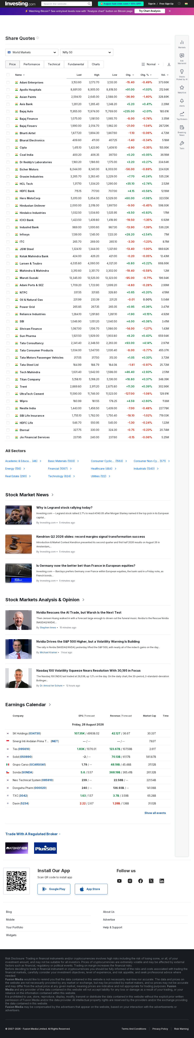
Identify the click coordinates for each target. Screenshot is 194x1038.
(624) (59, 476)
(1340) (144, 468)
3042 (23, 795)
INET (55, 741)
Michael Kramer (48, 652)
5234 (24, 803)
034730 (34, 733)
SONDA (27, 772)
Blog (9, 911)
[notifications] (179, 3)
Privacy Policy (160, 1028)
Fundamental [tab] (76, 64)
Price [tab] (12, 64)
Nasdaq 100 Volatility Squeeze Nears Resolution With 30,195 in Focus (88, 670)
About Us (108, 911)
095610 (24, 749)
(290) (16, 476)
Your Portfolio (14, 927)
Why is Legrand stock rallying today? (64, 507)
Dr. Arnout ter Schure (51, 685)
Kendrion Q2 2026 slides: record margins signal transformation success (90, 536)
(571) (150, 461)
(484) (102, 468)
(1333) (61, 461)
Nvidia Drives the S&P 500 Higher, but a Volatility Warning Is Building (88, 641)
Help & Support (112, 927)
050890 (25, 756)
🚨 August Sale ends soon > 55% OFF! (120, 3)
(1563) (107, 461)
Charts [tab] (96, 64)
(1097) (58, 468)
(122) (98, 476)
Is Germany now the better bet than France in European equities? (85, 565)
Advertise (109, 919)
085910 (47, 780)
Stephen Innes (48, 627)
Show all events (155, 813)
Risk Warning (181, 1028)
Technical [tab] (54, 64)
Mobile (10, 919)
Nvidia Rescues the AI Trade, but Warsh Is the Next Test (78, 612)
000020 (40, 787)
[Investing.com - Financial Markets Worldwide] (20, 3)
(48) (23, 461)
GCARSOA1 (37, 764)
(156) (13, 468)
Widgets (11, 935)
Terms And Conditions (133, 1028)
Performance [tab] (32, 64)
